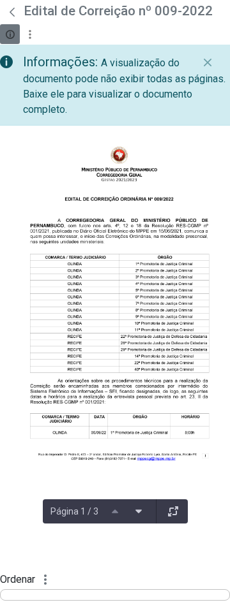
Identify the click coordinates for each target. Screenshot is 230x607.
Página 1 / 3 (74, 511)
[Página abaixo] (138, 511)
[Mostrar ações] (30, 34)
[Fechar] (207, 62)
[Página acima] (115, 511)
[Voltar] (12, 12)
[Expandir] (173, 511)
